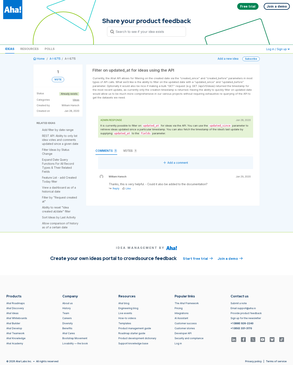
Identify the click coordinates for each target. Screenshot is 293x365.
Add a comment (177, 162)
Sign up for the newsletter (246, 318)
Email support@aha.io (243, 308)
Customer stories (185, 328)
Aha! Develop (14, 328)
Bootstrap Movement (74, 338)
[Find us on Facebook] (243, 339)
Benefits (67, 328)
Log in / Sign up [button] (277, 49)
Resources (29, 49)
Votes (129, 150)
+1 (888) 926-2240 (242, 323)
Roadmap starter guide (131, 333)
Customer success (186, 323)
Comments (105, 150)
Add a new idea (228, 58)
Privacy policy (253, 361)
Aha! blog (123, 303)
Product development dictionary (137, 338)
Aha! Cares (68, 333)
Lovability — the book (75, 343)
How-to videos (127, 318)
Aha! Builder (13, 323)
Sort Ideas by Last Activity (59, 217)
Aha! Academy (14, 343)
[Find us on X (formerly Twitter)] (253, 339)
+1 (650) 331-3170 (241, 328)
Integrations (182, 313)
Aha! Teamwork (15, 333)
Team (65, 313)
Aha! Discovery (15, 308)
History (66, 308)
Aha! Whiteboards (16, 318)
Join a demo (230, 259)
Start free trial (198, 259)
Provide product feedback (246, 313)
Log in (178, 343)
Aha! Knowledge (16, 338)
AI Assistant (181, 318)
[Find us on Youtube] (262, 339)
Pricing (179, 308)
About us (67, 303)
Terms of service (276, 361)
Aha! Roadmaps (15, 303)
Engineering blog (128, 308)
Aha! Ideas (12, 313)
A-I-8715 (55, 58)
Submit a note (239, 303)
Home (40, 58)
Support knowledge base (133, 343)
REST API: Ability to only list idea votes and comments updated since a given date (60, 139)
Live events (125, 313)
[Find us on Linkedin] (234, 339)
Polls (50, 49)
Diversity (67, 323)
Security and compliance (189, 338)
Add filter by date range (58, 129)
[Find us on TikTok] (281, 339)
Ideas (9, 49)
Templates (124, 323)
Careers (67, 318)
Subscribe (251, 58)
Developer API (183, 333)
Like (128, 188)
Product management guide (134, 328)
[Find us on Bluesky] (272, 339)
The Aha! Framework (187, 303)
